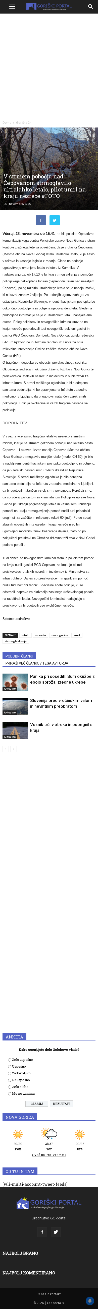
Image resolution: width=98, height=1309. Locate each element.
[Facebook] (42, 1232)
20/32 (80, 1146)
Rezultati (61, 1104)
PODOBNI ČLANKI (19, 656)
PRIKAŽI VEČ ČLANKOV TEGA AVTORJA (37, 663)
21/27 (49, 1146)
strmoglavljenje (16, 641)
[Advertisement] (49, 66)
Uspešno (19, 1066)
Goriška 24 (23, 122)
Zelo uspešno (22, 1059)
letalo (25, 635)
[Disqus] (49, 828)
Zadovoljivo (21, 1073)
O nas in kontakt (49, 1294)
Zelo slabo (20, 1086)
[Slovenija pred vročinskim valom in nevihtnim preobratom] (15, 706)
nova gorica (60, 635)
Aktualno (10, 688)
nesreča (40, 635)
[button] (91, 7)
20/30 (18, 1146)
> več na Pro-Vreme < (49, 1154)
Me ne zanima (23, 1093)
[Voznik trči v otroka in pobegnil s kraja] (15, 730)
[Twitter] (56, 1232)
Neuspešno (21, 1080)
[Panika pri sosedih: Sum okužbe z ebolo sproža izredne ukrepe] (15, 682)
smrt (77, 635)
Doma (7, 122)
